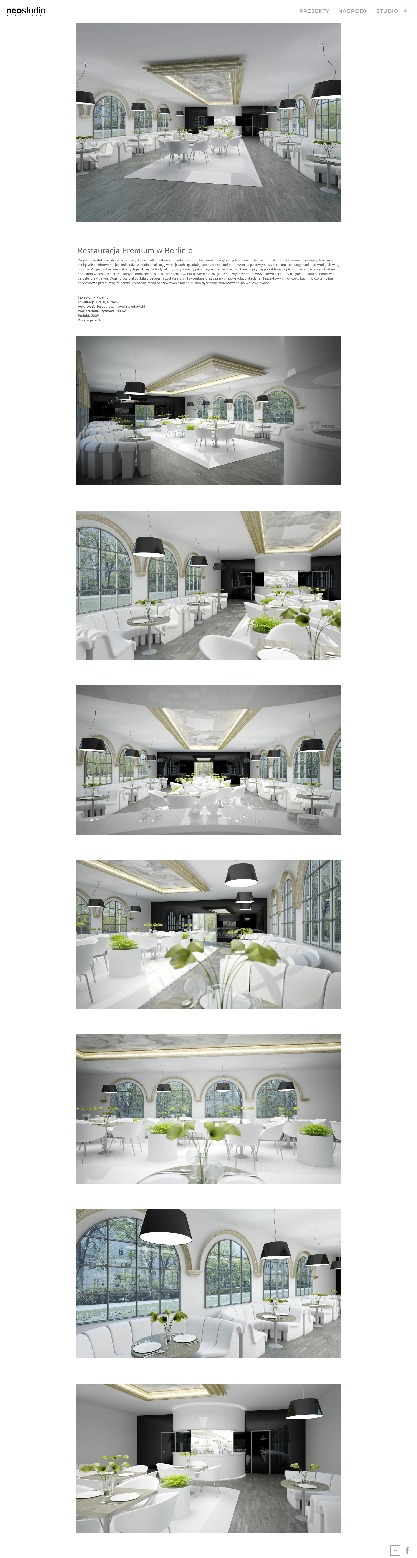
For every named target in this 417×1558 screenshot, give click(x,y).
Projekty (314, 11)
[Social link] (407, 1550)
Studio (387, 11)
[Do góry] (395, 1550)
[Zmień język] (407, 11)
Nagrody (353, 11)
